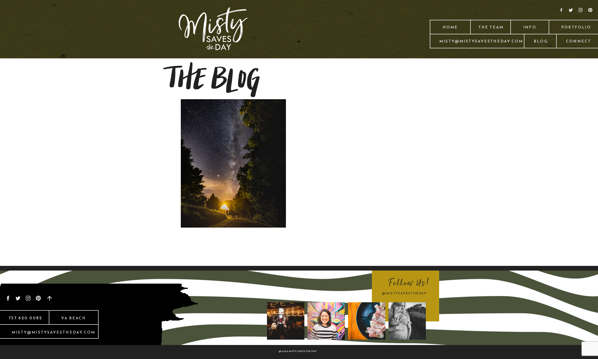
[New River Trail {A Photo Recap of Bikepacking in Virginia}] (233, 163)
